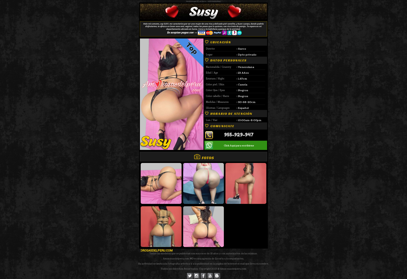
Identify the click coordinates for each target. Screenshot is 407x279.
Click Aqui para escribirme (239, 145)
